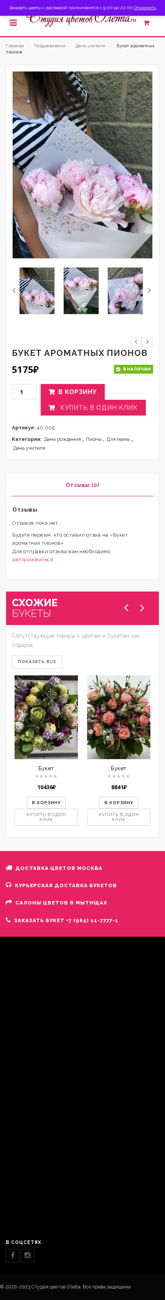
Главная (15, 45)
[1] (37, 291)
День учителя (91, 45)
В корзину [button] (46, 802)
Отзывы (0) (82, 485)
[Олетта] (82, 17)
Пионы (94, 439)
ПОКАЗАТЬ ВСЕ (37, 661)
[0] (150, 24)
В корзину (77, 392)
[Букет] (46, 717)
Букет (46, 768)
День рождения (62, 439)
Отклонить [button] (145, 7)
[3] (125, 291)
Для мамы (118, 439)
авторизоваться (32, 559)
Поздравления (50, 45)
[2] (81, 291)
